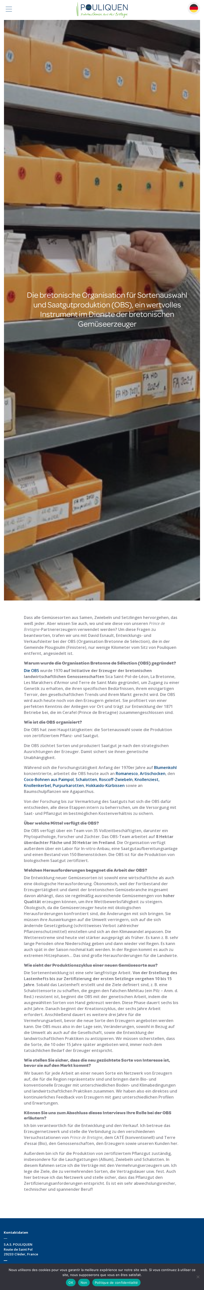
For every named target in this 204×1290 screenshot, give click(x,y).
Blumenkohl (165, 767)
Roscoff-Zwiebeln (116, 779)
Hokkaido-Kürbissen (105, 785)
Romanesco (127, 773)
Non (84, 1283)
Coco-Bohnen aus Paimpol (49, 779)
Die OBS (31, 670)
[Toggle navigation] (9, 10)
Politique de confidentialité (116, 1283)
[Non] (197, 1276)
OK (70, 1283)
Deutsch (194, 8)
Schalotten (86, 779)
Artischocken (152, 773)
